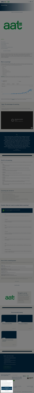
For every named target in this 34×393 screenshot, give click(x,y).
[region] (7, 386)
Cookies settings (7, 390)
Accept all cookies (7, 387)
